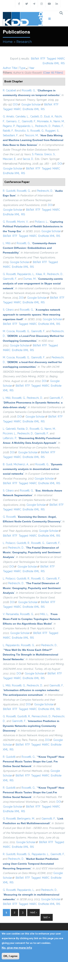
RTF (42, 58)
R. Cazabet (9, 90)
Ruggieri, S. (52, 130)
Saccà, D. (28, 158)
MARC (61, 58)
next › (33, 912)
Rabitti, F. (8, 130)
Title (14, 67)
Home (8, 42)
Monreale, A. (44, 121)
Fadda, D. (22, 428)
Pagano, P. (9, 126)
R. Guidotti (9, 190)
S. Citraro (8, 309)
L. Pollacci (9, 542)
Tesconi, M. (31, 135)
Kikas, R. (41, 274)
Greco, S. (49, 154)
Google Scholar (32, 104)
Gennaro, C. (13, 121)
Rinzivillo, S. (22, 130)
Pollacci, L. (41, 221)
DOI (16, 104)
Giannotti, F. (29, 121)
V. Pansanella (11, 614)
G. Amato (8, 116)
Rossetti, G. (29, 90)
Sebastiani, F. (10, 135)
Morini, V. (22, 221)
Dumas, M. (29, 278)
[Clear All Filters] (53, 72)
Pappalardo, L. (25, 126)
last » (46, 917)
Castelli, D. (36, 116)
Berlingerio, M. (26, 818)
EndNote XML (51, 63)
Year (31, 67)
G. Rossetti (9, 221)
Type (22, 67)
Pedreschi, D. (43, 126)
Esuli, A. (48, 116)
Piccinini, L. (9, 433)
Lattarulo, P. (10, 438)
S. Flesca (37, 154)
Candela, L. (22, 116)
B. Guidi (7, 464)
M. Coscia (9, 331)
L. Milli (7, 243)
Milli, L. (44, 614)
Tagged (51, 58)
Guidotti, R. (23, 542)
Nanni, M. (58, 121)
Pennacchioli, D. (41, 716)
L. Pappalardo (11, 645)
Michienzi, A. (21, 464)
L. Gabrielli (9, 428)
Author (7, 67)
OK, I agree (10, 956)
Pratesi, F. (57, 126)
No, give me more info (17, 947)
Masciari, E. (9, 158)
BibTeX (35, 58)
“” (33, 140)
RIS (63, 63)
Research (24, 42)
